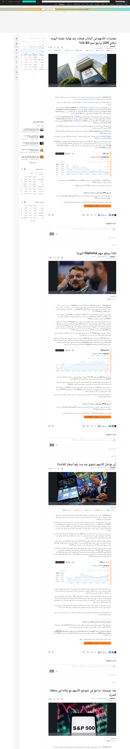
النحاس (42, 42)
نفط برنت (42, 40)
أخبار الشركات (67, 6)
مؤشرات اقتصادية (88, 6)
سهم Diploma (94, 283)
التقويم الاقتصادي (77, 4)
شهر (102, 140)
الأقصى (88, 140)
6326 (76, 99)
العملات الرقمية (73, 6)
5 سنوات (92, 140)
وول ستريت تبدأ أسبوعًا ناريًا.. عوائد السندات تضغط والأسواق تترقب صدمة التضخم (30, 121)
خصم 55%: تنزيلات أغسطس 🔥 (29, 1)
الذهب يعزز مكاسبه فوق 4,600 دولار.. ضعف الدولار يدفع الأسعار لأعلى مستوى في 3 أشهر (30, 135)
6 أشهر (99, 140)
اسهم (31, 16)
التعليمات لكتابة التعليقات (112, 216)
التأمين (74, 77)
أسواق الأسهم (94, 6)
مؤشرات (38, 16)
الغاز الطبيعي (41, 47)
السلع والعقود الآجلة (101, 6)
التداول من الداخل (61, 6)
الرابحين (36, 151)
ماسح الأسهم (69, 4)
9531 (109, 92)
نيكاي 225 (93, 80)
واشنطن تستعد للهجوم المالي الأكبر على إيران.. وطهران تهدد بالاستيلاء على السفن (31, 108)
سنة (95, 140)
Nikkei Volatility (106, 114)
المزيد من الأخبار (33, 140)
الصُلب (93, 77)
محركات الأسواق (40, 147)
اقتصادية (82, 6)
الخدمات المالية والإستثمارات (84, 77)
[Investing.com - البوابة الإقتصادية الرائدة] (122, 1)
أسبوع (105, 140)
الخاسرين (31, 151)
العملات (107, 6)
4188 (109, 90)
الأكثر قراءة (117, 6)
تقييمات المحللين (54, 6)
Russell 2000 (100, 528)
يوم (108, 140)
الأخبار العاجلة (111, 6)
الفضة (43, 35)
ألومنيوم (42, 45)
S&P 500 (81, 519)
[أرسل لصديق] (88, 193)
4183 (82, 86)
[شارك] (62, 26)
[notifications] (6, 1)
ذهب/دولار (42, 33)
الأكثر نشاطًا (41, 151)
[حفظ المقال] (58, 26)
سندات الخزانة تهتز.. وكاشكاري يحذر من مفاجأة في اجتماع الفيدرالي (31, 114)
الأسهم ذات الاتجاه (39, 180)
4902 (77, 95)
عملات (42, 16)
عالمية (79, 6)
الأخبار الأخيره (124, 6)
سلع (34, 16)
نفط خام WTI (41, 38)
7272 (73, 97)
